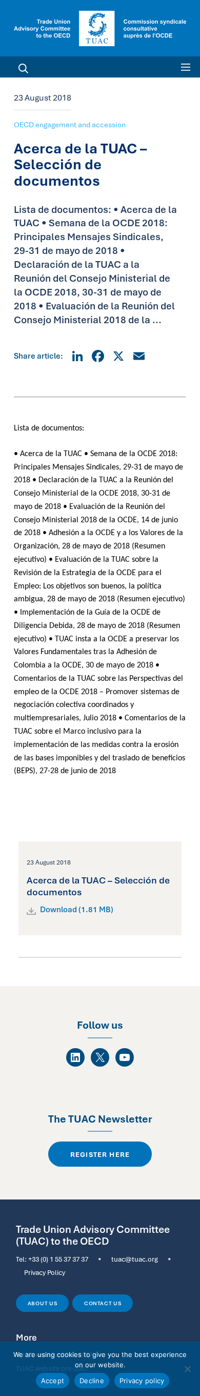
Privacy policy (142, 1381)
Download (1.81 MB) (76, 910)
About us (42, 1303)
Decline (91, 1381)
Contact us (103, 1303)
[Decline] (187, 1369)
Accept (53, 1381)
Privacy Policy (44, 1272)
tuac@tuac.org (134, 1259)
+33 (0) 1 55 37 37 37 (58, 1259)
